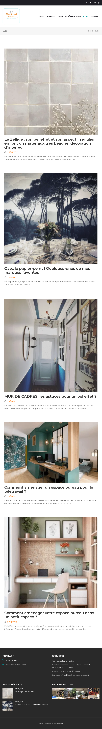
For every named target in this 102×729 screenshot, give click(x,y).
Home (90, 31)
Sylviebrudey (43, 723)
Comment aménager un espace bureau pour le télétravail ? (48, 489)
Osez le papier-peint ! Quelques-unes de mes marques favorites (47, 270)
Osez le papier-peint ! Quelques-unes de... (32, 704)
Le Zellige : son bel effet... (25, 692)
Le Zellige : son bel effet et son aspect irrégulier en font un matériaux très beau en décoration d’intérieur (49, 143)
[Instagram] (99, 3)
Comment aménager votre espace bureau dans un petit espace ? (49, 615)
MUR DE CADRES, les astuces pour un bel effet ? (50, 396)
